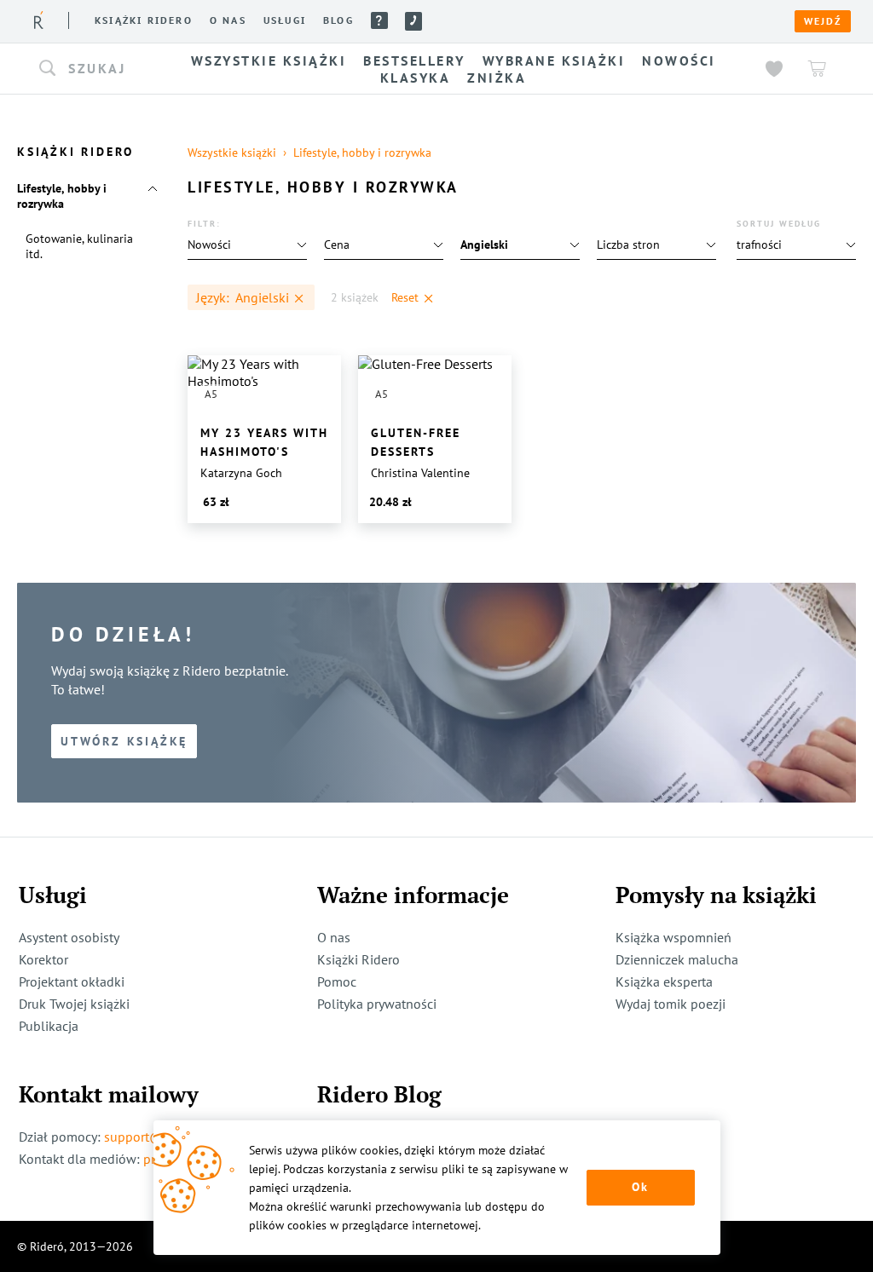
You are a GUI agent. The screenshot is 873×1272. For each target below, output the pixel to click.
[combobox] (93, 69)
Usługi (284, 20)
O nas (228, 20)
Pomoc (379, 20)
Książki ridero (144, 20)
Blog (338, 20)
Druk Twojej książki (74, 1003)
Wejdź (822, 21)
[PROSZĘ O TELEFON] (413, 21)
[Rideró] (38, 20)
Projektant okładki (71, 981)
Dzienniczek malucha (677, 959)
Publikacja (48, 1025)
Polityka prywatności (376, 1003)
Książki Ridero (358, 959)
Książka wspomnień (673, 937)
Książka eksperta (664, 981)
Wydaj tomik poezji (671, 1003)
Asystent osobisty (69, 937)
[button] (93, 69)
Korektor (43, 959)
